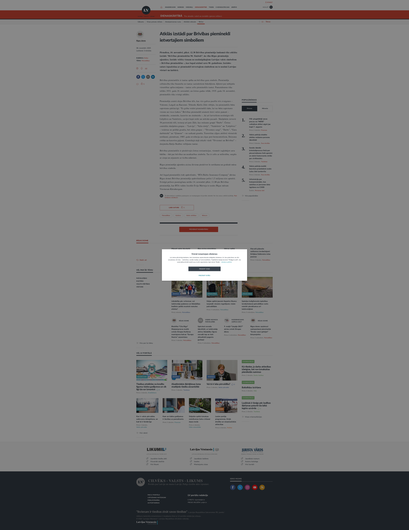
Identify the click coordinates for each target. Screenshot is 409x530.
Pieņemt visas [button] (204, 269)
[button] (204, 275)
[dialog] (204, 265)
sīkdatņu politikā (226, 262)
